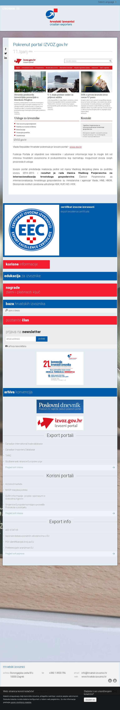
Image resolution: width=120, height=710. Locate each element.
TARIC (8, 455)
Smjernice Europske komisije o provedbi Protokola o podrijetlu (25, 506)
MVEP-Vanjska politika (16, 490)
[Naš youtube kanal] (115, 680)
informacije (22, 264)
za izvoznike (22, 276)
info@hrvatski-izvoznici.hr (94, 673)
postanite (17, 320)
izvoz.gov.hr (76, 146)
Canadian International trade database (23, 444)
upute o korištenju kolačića (21, 702)
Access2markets (13, 484)
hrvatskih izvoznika (25, 304)
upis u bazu (14, 310)
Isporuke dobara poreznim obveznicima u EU (27, 536)
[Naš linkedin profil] (110, 680)
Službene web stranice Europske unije (23, 461)
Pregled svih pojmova (14, 553)
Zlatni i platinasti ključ (23, 289)
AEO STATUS (11, 530)
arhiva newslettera (17, 346)
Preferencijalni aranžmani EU (19, 548)
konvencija (18, 392)
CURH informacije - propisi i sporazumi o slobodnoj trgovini (25, 497)
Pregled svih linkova (14, 467)
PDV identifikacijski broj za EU (19, 542)
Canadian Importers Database (20, 449)
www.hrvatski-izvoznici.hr (94, 676)
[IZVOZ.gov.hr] (62, 98)
